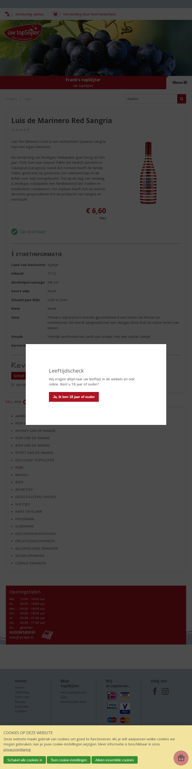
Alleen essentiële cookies (114, 760)
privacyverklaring (17, 749)
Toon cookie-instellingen (69, 760)
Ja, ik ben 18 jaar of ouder (74, 397)
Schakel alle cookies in (24, 760)
